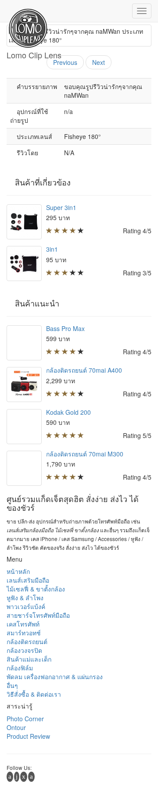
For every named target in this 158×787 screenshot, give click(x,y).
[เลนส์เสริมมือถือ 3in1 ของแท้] (24, 263)
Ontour (16, 727)
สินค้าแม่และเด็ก (29, 659)
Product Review (28, 736)
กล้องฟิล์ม (20, 667)
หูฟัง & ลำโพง (25, 597)
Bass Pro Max (65, 328)
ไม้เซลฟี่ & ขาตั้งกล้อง (36, 588)
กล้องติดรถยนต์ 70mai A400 (84, 370)
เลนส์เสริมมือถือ (28, 580)
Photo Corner (25, 718)
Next (98, 62)
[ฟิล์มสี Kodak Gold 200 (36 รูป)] (24, 426)
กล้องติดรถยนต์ (27, 641)
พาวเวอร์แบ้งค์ (26, 606)
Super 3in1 (61, 207)
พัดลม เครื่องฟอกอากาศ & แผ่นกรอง (55, 676)
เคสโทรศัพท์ (23, 624)
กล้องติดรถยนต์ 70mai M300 (84, 453)
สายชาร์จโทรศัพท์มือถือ (38, 615)
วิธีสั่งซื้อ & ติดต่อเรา (34, 694)
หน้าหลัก (18, 571)
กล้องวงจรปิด (24, 650)
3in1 (52, 249)
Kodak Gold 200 (68, 412)
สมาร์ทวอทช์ (24, 632)
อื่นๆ (12, 685)
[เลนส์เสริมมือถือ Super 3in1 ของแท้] (24, 221)
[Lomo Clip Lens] (34, 11)
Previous (65, 62)
